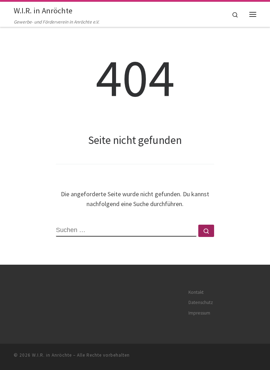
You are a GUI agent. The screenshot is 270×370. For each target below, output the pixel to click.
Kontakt (196, 292)
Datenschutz (200, 302)
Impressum (199, 313)
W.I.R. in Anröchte (52, 355)
